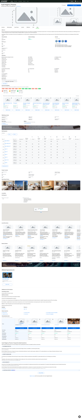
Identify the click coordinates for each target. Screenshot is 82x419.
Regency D (5, 157)
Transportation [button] (58, 257)
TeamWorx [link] (41, 250)
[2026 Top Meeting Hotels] (56, 41)
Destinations (20, 1)
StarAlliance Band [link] (18, 250)
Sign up (78, 1)
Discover (24, 1)
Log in (80, 1)
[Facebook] (26, 309)
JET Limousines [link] (67, 250)
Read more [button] (4, 235)
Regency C (5, 154)
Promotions (15, 1)
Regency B (5, 151)
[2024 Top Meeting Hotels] (59, 41)
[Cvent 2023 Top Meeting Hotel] (65, 41)
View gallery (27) (78, 24)
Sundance (5, 162)
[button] (24, 16)
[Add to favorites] (11, 98)
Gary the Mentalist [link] (30, 250)
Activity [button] (4, 257)
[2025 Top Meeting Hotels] (62, 41)
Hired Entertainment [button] (17, 257)
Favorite (64, 5)
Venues (12, 1)
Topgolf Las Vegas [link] (6, 250)
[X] (24, 309)
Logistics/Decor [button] (53, 257)
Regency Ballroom (6, 140)
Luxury (28, 1)
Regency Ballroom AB (7, 143)
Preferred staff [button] (53, 258)
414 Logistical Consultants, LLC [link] (56, 250)
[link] (7, 248)
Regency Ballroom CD (7, 146)
